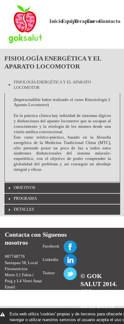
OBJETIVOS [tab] (24, 187)
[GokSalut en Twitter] (63, 270)
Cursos (90, 21)
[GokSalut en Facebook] (63, 243)
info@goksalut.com (23, 293)
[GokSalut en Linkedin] (63, 256)
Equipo (65, 21)
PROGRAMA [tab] (25, 198)
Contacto (103, 21)
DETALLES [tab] (24, 209)
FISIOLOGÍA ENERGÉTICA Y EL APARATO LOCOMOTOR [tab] (52, 85)
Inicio (53, 21)
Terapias (78, 21)
